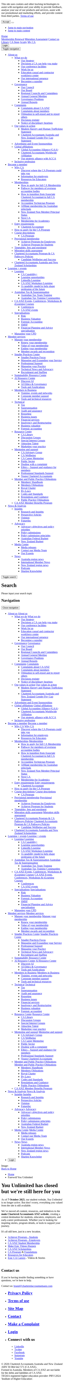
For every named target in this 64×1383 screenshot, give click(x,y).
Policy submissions (31, 532)
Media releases (28, 547)
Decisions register (30, 120)
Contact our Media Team (34, 550)
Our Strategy (27, 60)
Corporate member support (35, 396)
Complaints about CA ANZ (35, 108)
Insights (18, 508)
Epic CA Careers (16, 1258)
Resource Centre (23, 431)
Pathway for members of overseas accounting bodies (38, 190)
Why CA (19, 167)
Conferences (27, 307)
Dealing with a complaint (34, 464)
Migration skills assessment (28, 250)
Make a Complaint (23, 1324)
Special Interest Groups (33, 440)
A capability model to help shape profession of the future (38, 288)
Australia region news (32, 559)
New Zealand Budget (32, 541)
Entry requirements (24, 223)
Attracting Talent (29, 443)
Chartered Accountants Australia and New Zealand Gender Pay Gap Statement (40, 137)
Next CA (26, 218)
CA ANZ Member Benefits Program (33, 502)
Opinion (25, 517)
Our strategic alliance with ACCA (38, 158)
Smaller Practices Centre (27, 354)
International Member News (35, 562)
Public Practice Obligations (35, 499)
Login (5, 45)
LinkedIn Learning (31, 280)
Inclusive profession (24, 161)
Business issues (29, 416)
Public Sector (28, 461)
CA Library (27, 434)
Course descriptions (24, 232)
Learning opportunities (32, 277)
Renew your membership (34, 342)
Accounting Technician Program (38, 203)
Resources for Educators (33, 179)
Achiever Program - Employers (24, 1240)
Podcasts (25, 568)
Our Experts (27, 553)
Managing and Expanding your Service (41, 360)
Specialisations (22, 312)
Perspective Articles (31, 514)
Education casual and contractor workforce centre (37, 74)
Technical (19, 402)
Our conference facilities (33, 66)
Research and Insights (32, 511)
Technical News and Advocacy (37, 369)
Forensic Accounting (32, 321)
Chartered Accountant (32, 226)
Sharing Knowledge (31, 571)
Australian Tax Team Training (36, 295)
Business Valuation (31, 318)
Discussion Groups (31, 437)
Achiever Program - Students (23, 1237)
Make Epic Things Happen (22, 1246)
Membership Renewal (12, 39)
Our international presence (34, 78)
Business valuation (30, 425)
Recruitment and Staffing (34, 372)
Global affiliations (23, 146)
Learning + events (17, 268)
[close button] (12, 22)
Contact (14, 1316)
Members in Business (25, 390)
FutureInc (26, 520)
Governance (20, 84)
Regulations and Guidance (34, 497)
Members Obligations (32, 485)
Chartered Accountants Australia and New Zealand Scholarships (36, 264)
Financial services (30, 419)
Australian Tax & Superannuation (31, 292)
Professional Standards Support (37, 473)
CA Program (27, 235)
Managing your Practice (33, 366)
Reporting (26, 413)
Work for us (27, 69)
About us (12, 54)
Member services (16, 336)
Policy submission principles (35, 535)
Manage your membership (28, 339)
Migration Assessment (36, 39)
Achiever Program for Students (37, 244)
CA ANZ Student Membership (24, 1243)
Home (4, 36)
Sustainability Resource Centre (30, 375)
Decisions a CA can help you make (39, 63)
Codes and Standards (32, 494)
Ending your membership (34, 348)
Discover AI (27, 381)
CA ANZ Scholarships (19, 1249)
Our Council (27, 87)
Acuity (23, 42)
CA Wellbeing (28, 455)
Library (5, 42)
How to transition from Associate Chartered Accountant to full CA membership (38, 197)
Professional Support (32, 363)
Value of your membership (34, 345)
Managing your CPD (25, 333)
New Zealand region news (34, 565)
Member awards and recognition (37, 351)
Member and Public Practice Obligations (35, 479)
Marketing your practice (33, 446)
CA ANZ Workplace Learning (37, 283)
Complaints (20, 105)
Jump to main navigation (20, 27)
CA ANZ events (29, 310)
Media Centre (21, 544)
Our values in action (24, 125)
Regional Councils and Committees (39, 93)
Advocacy (19, 523)
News (17, 556)
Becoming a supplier (31, 81)
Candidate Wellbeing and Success (38, 259)
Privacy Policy (20, 1293)
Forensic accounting (31, 428)
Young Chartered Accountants (36, 476)
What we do (20, 57)
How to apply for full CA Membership (41, 185)
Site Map (15, 1308)
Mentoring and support (26, 449)
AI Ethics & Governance (34, 384)
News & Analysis (17, 505)
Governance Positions (32, 99)
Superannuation (29, 407)
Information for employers (34, 176)
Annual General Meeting (34, 96)
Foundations (30, 1252)
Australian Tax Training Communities (40, 298)
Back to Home (8, 1168)
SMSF (24, 324)
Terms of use (27, 16)
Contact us (53, 39)
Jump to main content (19, 30)
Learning (19, 271)
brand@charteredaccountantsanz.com (33, 1286)
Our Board (26, 90)
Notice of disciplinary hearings (37, 123)
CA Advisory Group (31, 452)
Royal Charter (28, 488)
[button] (11, 49)
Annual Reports (29, 102)
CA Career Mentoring (32, 458)
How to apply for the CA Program (32, 229)
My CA (32, 42)
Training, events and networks (36, 393)
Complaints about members (35, 111)
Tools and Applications (33, 387)
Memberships (21, 182)
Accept (6, 22)
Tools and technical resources (36, 399)
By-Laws (26, 491)
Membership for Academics (35, 220)
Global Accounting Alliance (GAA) (39, 149)
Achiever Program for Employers (38, 241)
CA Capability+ (29, 274)
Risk (23, 315)
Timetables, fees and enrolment (30, 247)
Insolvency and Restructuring (36, 422)
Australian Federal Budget (34, 538)
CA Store (14, 42)
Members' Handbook (32, 482)
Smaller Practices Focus (33, 357)
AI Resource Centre (24, 378)
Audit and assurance (31, 410)
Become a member (17, 164)
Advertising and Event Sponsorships (33, 143)
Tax (23, 405)
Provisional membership (26, 238)
